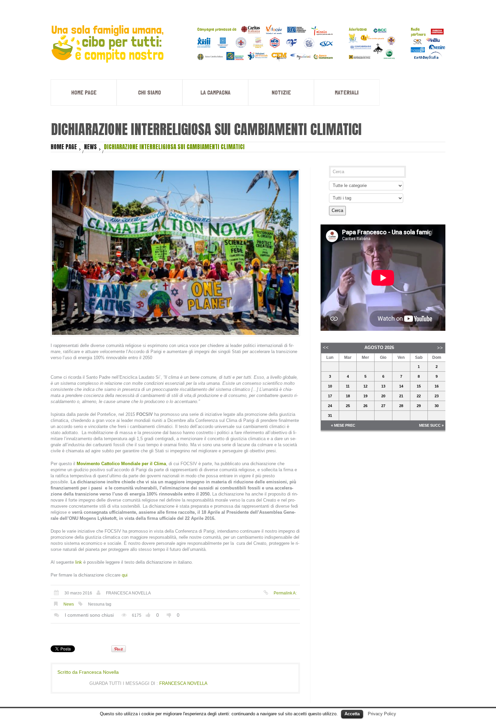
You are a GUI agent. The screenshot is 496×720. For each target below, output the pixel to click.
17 (330, 396)
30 (437, 406)
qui (125, 575)
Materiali (347, 92)
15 (419, 386)
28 (401, 406)
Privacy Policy (382, 713)
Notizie (281, 92)
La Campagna (215, 92)
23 (437, 396)
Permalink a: (285, 593)
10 (330, 386)
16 (437, 386)
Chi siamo (149, 92)
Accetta (352, 713)
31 (330, 416)
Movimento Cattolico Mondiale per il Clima (121, 463)
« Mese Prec (343, 425)
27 (383, 406)
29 (419, 406)
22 (419, 396)
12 (365, 386)
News (90, 146)
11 (348, 386)
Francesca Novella (128, 593)
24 (330, 406)
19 (365, 396)
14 (401, 386)
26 (365, 406)
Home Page (84, 92)
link (78, 562)
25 (348, 406)
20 (383, 396)
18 (348, 396)
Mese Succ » (431, 425)
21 (401, 396)
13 (383, 386)
